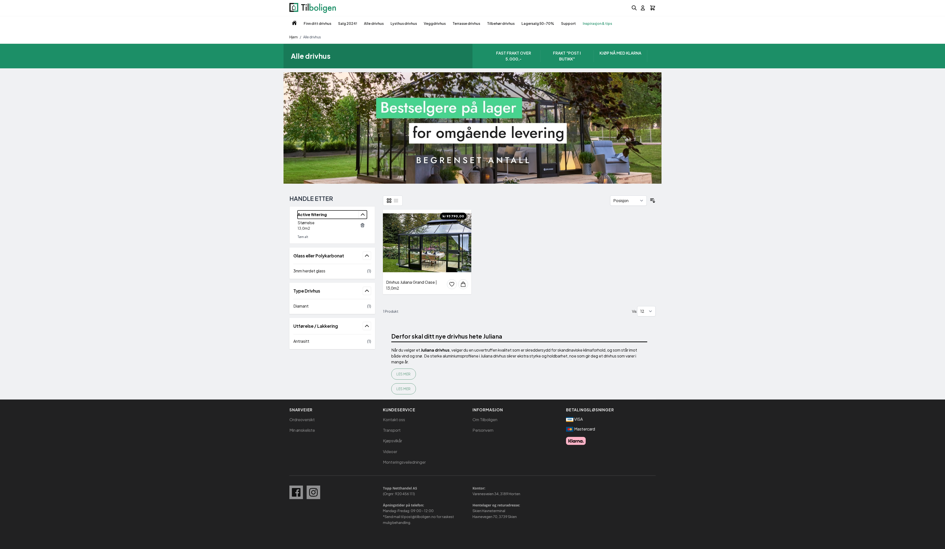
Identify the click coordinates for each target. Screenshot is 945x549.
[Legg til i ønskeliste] (452, 284)
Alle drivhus (374, 23)
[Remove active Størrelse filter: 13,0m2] (362, 225)
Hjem (293, 37)
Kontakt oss (394, 419)
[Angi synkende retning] (653, 201)
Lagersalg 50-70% (537, 23)
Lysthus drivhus (404, 23)
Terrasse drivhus (466, 23)
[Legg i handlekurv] (463, 284)
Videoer (390, 451)
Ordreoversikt (302, 419)
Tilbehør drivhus (501, 23)
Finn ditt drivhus (317, 23)
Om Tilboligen (484, 419)
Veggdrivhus (435, 23)
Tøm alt (303, 237)
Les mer (403, 374)
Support (568, 23)
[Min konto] (643, 8)
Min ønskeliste (302, 430)
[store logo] (312, 8)
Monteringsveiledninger (404, 462)
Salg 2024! (347, 23)
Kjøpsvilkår (392, 440)
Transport (392, 430)
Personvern (482, 430)
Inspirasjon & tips (597, 23)
